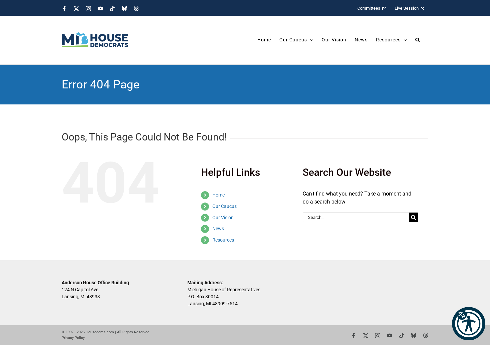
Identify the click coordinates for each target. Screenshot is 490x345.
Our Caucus (224, 206)
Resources (223, 240)
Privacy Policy (73, 338)
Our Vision (223, 217)
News (218, 228)
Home (218, 195)
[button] (468, 323)
